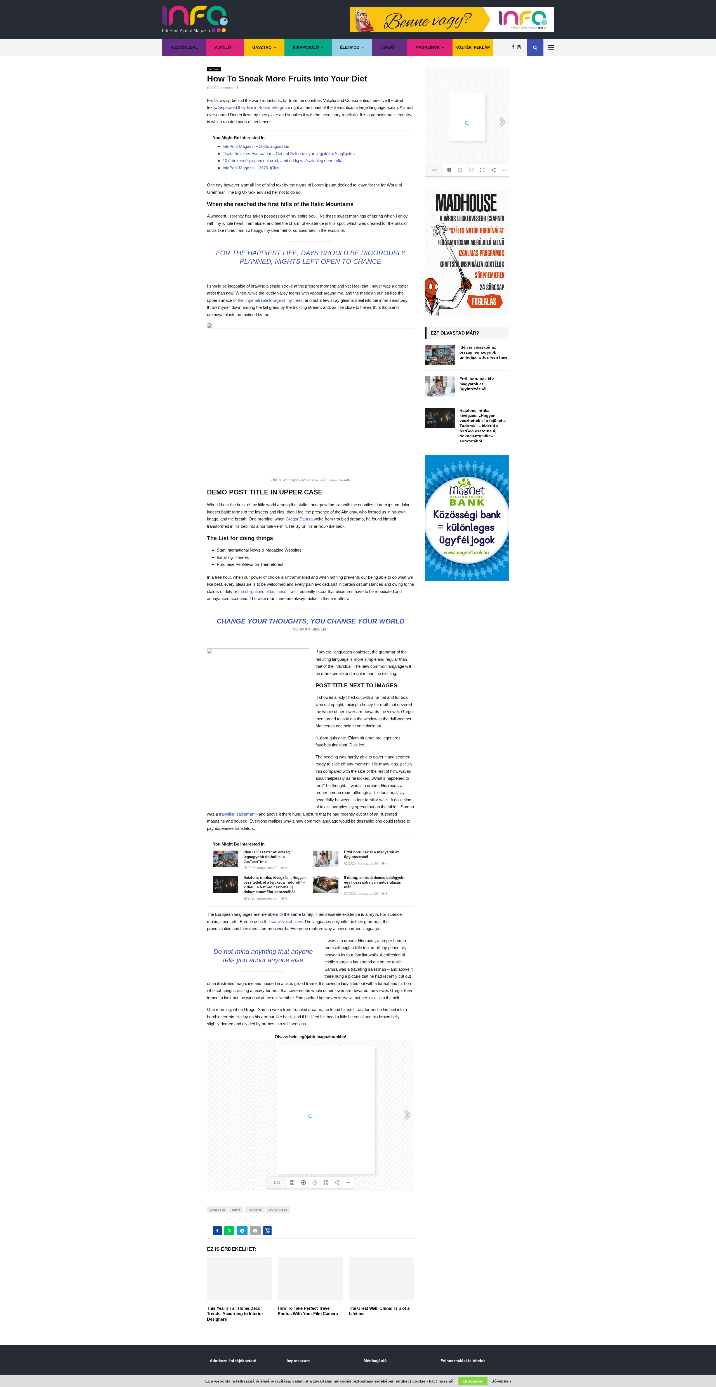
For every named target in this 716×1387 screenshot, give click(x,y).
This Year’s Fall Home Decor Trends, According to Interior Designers (235, 1313)
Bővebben (501, 1381)
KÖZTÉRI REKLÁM (473, 47)
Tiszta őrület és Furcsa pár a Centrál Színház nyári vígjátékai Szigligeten (289, 153)
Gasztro (262, 47)
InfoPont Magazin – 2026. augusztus (256, 146)
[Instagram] (520, 47)
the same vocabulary (283, 921)
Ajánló (223, 47)
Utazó (387, 47)
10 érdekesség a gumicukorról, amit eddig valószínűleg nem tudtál (283, 160)
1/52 (277, 1183)
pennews (255, 1209)
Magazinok (427, 47)
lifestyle (217, 1209)
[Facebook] (514, 47)
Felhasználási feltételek (463, 1360)
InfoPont (214, 69)
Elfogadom (473, 1381)
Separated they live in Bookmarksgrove (254, 107)
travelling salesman (236, 814)
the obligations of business (262, 591)
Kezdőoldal (184, 47)
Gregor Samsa (299, 519)
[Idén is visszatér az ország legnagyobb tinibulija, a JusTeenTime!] (225, 859)
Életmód (349, 47)
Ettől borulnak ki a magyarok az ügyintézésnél (371, 854)
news (236, 1209)
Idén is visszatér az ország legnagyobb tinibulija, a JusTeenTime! (267, 857)
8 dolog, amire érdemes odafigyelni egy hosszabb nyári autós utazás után (375, 882)
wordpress (278, 1209)
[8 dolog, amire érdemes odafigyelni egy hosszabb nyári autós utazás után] (325, 884)
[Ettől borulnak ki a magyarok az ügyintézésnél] (325, 859)
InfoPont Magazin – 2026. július (251, 167)
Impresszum (298, 1360)
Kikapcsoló (306, 47)
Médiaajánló (375, 1360)
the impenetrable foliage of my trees (270, 300)
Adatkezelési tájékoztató (233, 1360)
